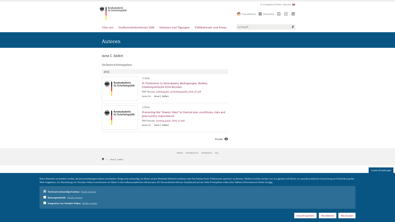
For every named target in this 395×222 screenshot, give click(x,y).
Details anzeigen (88, 191)
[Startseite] (113, 13)
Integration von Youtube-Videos (64, 203)
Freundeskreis (249, 13)
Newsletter (268, 13)
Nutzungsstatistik (57, 197)
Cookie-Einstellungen (381, 170)
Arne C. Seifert (161, 96)
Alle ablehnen (327, 215)
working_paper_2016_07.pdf (170, 120)
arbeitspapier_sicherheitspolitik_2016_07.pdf (178, 91)
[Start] (103, 159)
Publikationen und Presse (211, 27)
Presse (180, 152)
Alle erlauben (347, 215)
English (287, 4)
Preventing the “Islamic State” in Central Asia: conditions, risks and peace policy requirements (183, 113)
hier (270, 181)
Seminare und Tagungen (174, 27)
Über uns (107, 27)
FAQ (216, 152)
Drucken (219, 138)
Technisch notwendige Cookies (63, 191)
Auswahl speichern (305, 215)
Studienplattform (272, 4)
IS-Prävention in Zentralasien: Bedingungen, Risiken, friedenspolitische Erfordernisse (175, 84)
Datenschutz (192, 152)
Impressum (206, 152)
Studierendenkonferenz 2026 (136, 27)
